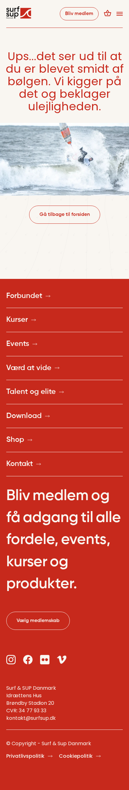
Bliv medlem (79, 13)
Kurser (17, 319)
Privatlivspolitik (25, 756)
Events (17, 344)
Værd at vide (28, 368)
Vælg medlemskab (38, 620)
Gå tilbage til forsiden (64, 214)
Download (24, 416)
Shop (15, 439)
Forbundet (24, 296)
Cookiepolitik (76, 756)
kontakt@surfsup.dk (31, 718)
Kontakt (19, 464)
